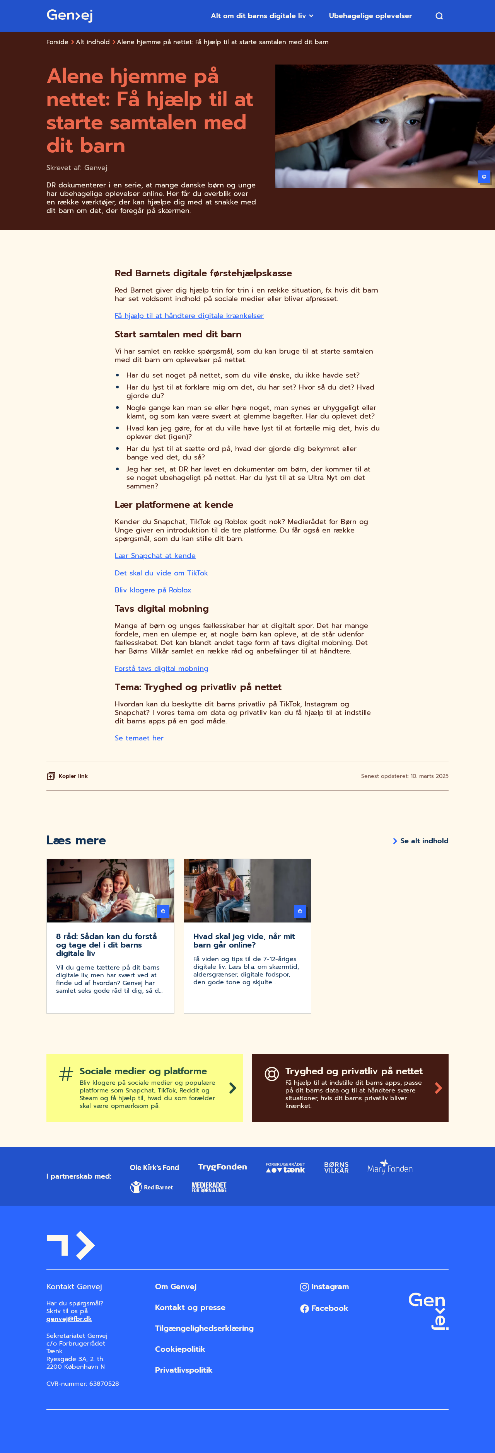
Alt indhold (93, 42)
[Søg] (439, 16)
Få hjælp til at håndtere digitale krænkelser (189, 315)
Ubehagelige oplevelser (370, 16)
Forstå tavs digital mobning (161, 668)
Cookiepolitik (180, 1349)
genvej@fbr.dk (69, 1319)
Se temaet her (139, 738)
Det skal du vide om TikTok (161, 573)
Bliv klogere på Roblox (153, 590)
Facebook (328, 1308)
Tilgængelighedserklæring (204, 1328)
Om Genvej (175, 1286)
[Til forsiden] (69, 16)
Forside (57, 42)
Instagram (329, 1286)
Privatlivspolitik (184, 1370)
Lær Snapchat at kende (155, 555)
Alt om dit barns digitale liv (258, 16)
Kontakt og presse (190, 1307)
